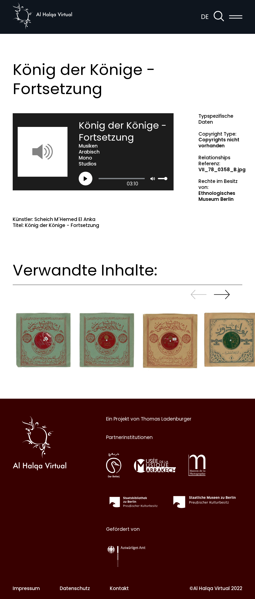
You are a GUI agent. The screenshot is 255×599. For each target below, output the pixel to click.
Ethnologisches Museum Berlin (216, 196)
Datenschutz (75, 588)
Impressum (26, 588)
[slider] (122, 178)
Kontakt (119, 588)
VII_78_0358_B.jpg (222, 169)
